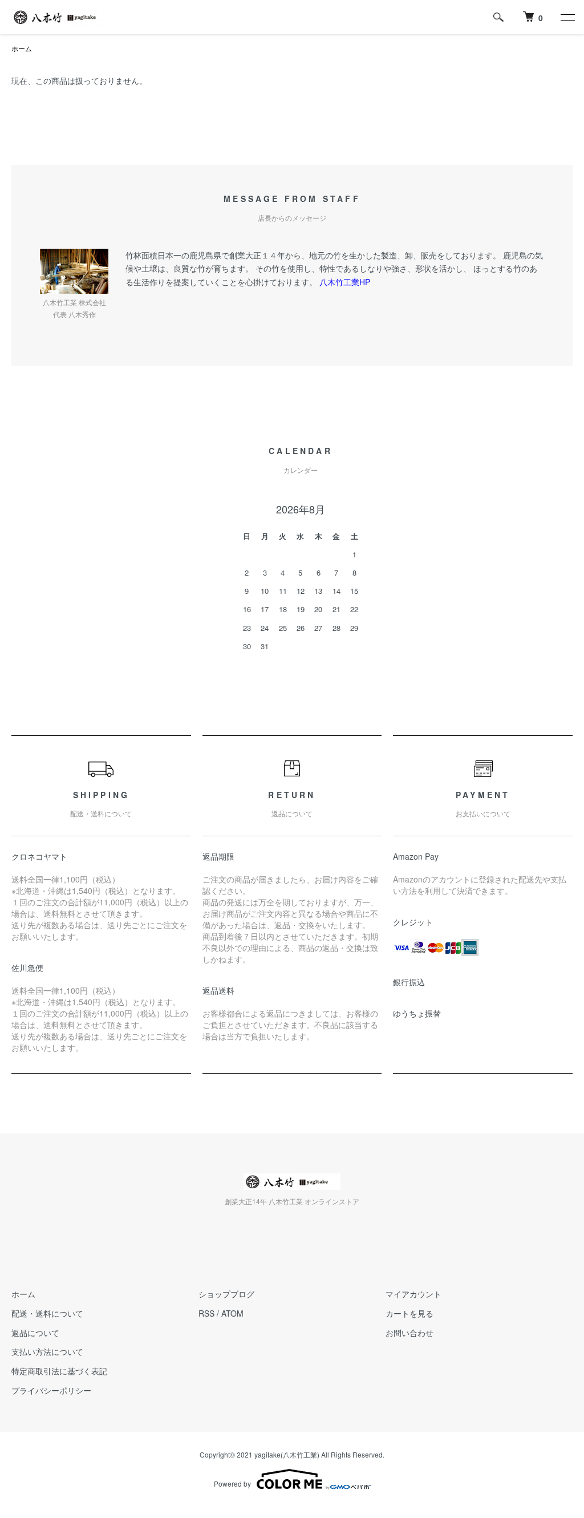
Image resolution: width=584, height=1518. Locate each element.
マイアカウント (413, 1294)
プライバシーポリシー (51, 1390)
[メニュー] (567, 17)
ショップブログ (226, 1294)
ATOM (232, 1313)
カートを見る (409, 1313)
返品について (35, 1332)
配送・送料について (47, 1313)
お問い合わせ (409, 1332)
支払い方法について (47, 1351)
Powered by (232, 1483)
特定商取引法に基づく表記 (59, 1371)
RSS (206, 1313)
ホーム (21, 48)
